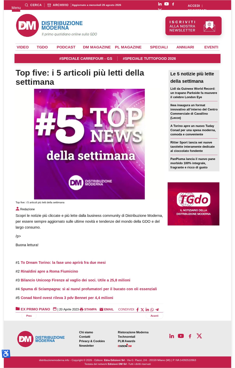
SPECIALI (159, 47)
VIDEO (23, 47)
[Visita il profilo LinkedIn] (160, 4)
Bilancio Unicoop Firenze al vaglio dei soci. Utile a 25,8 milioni (75, 280)
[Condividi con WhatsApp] (152, 309)
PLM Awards (126, 341)
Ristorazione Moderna (133, 332)
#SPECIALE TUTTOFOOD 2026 (149, 58)
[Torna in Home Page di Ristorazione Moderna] (41, 339)
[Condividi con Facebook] (137, 309)
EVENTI (211, 47)
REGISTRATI (197, 10)
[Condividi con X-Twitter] (142, 309)
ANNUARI (185, 47)
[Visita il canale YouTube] (166, 4)
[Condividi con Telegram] (157, 309)
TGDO (42, 47)
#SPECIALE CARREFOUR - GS (85, 58)
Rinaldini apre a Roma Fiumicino (49, 271)
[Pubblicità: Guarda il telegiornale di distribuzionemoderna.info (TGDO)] (193, 203)
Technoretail (126, 336)
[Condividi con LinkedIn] (147, 309)
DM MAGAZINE (97, 47)
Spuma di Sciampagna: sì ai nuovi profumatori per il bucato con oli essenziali (89, 289)
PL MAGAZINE (128, 47)
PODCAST (66, 47)
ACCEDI (194, 5)
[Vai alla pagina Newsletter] (193, 26)
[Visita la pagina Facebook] (173, 4)
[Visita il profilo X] (160, 10)
